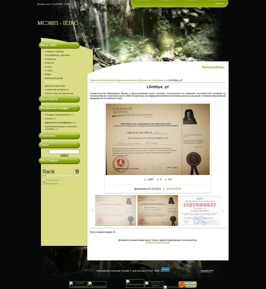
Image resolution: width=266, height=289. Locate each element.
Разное (49, 118)
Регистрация (154, 242)
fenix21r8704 (173, 188)
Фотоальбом (107, 80)
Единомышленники (127, 80)
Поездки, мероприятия (57, 114)
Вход (165, 242)
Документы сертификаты (58, 122)
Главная (219, 3)
